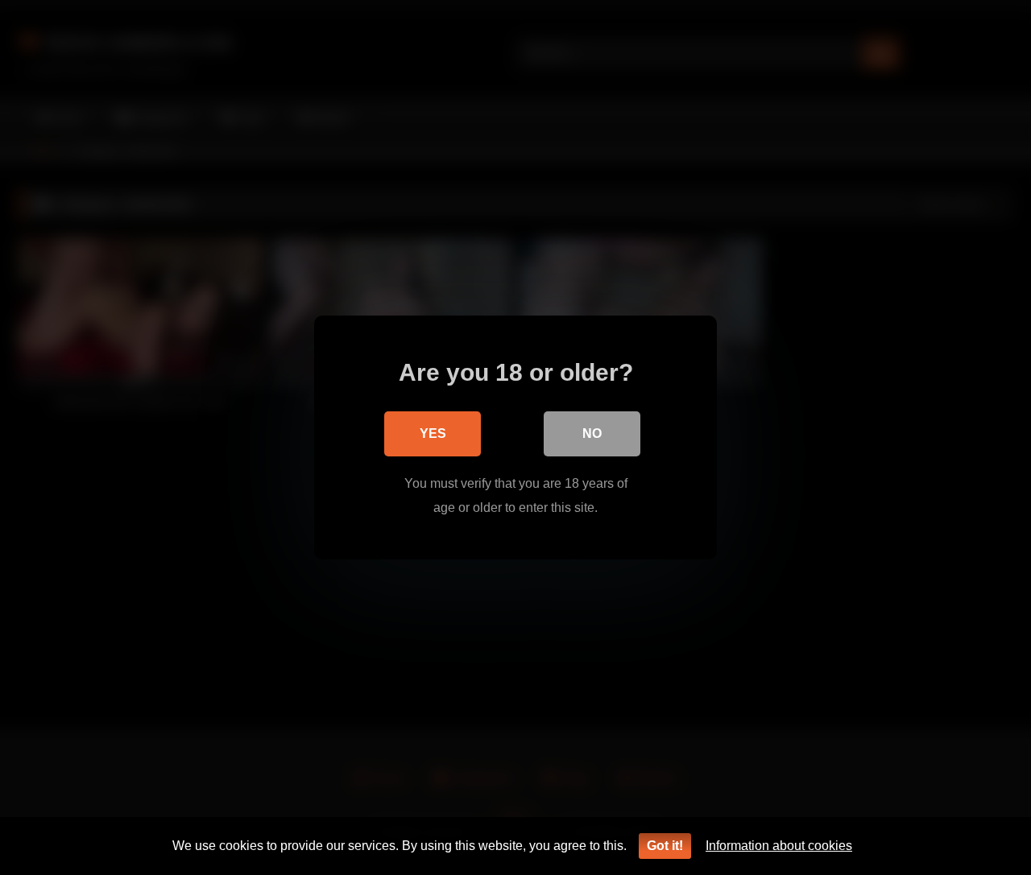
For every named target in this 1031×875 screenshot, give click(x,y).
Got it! (665, 845)
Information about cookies (779, 845)
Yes (433, 433)
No (592, 433)
